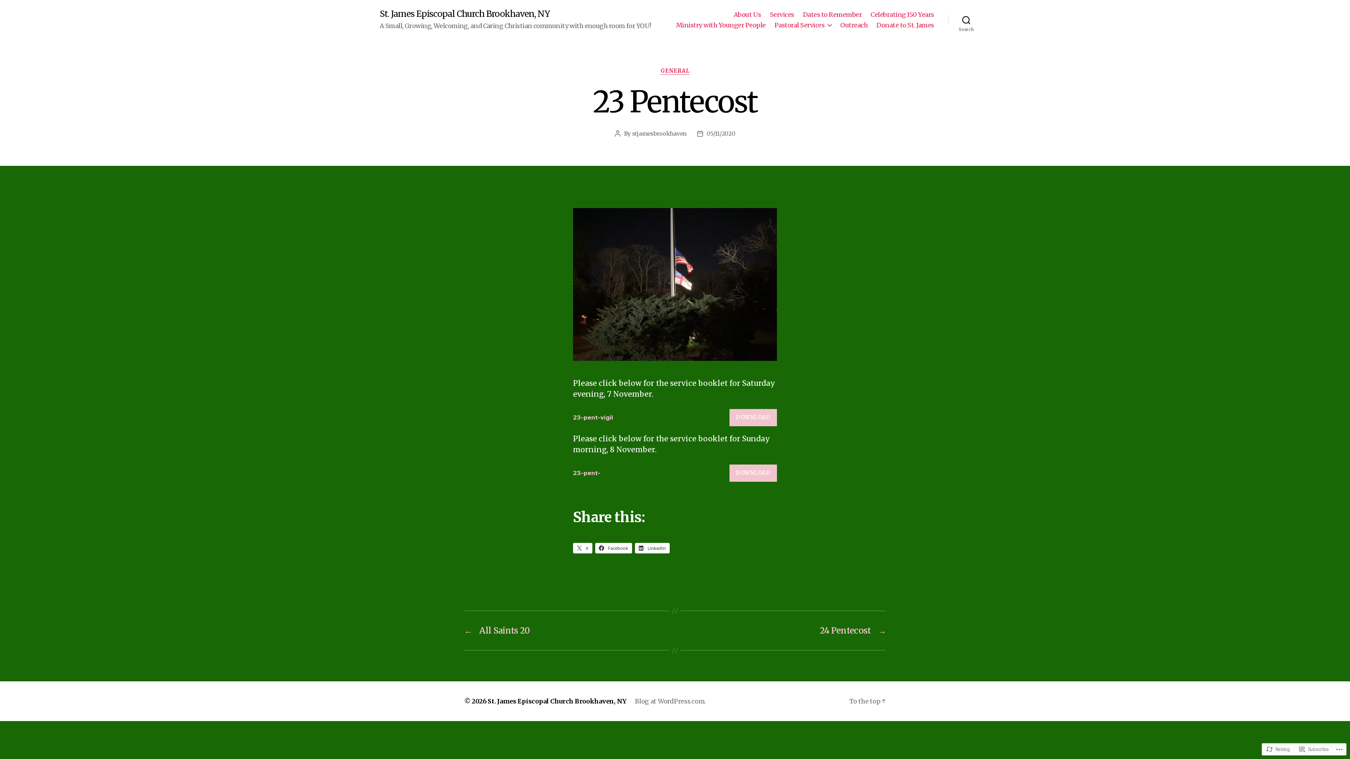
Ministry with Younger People (721, 25)
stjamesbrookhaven (659, 133)
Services (782, 15)
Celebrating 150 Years (902, 15)
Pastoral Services (799, 25)
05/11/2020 (721, 133)
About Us (747, 15)
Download (753, 417)
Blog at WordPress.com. (670, 701)
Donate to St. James (905, 25)
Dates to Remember (832, 15)
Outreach (854, 25)
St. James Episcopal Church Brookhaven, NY (465, 14)
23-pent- (586, 472)
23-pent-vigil (593, 417)
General (675, 71)
